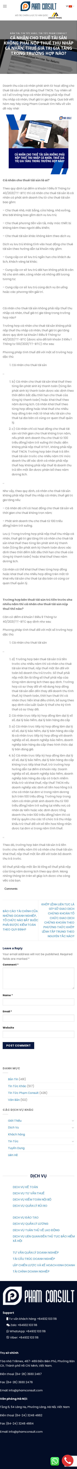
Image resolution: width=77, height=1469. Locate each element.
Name (8, 995)
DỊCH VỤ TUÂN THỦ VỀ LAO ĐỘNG (36, 1230)
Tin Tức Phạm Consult (52, 33)
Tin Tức (13, 1141)
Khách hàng (16, 1134)
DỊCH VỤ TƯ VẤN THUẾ (29, 1193)
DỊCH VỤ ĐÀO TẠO (25, 1217)
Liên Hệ (13, 1155)
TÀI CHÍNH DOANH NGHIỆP (31, 1271)
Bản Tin (15, 33)
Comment (11, 964)
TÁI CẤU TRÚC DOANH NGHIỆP (34, 1259)
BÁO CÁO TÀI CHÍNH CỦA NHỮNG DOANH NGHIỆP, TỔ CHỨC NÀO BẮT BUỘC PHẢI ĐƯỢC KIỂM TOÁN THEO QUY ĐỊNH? (20, 920)
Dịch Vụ (13, 1127)
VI (67, 6)
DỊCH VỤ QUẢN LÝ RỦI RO (30, 1206)
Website (8, 1027)
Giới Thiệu (14, 1121)
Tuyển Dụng (16, 1148)
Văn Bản (14, 1100)
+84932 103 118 (47, 1319)
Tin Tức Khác (29, 33)
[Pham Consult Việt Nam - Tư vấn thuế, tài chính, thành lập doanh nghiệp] (38, 6)
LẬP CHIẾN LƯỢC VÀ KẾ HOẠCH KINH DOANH (44, 1265)
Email (7, 1011)
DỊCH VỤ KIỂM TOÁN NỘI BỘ (32, 1199)
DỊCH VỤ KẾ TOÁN (25, 1187)
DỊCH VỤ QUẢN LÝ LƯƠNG (30, 1224)
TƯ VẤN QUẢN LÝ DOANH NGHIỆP (36, 1253)
